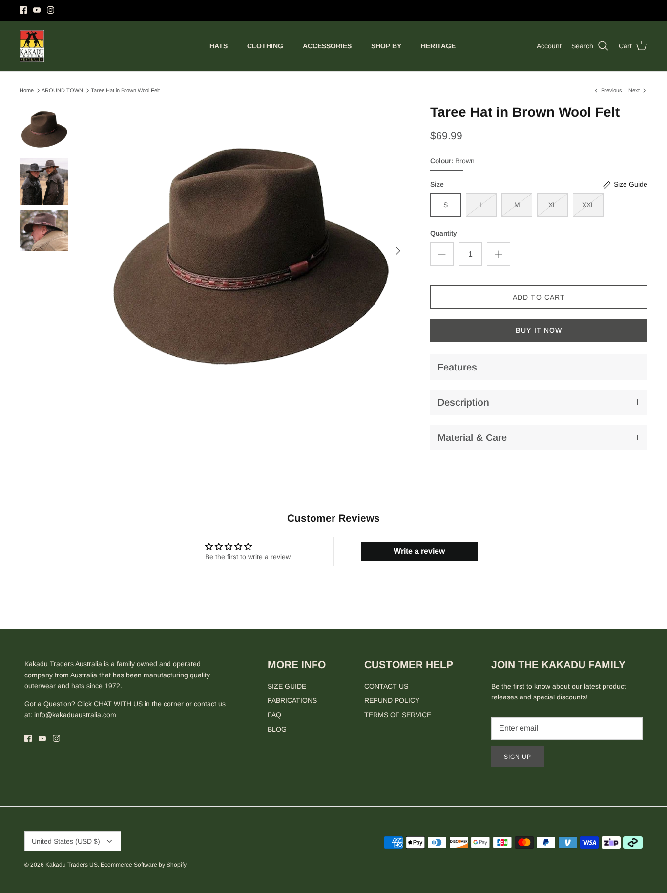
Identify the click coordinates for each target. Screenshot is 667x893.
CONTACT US (386, 686)
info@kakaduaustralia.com (75, 715)
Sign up (517, 756)
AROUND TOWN (62, 90)
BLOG (277, 729)
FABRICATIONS (292, 700)
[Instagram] (50, 10)
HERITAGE (438, 46)
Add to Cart (539, 297)
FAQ (274, 715)
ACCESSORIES (327, 46)
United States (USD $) (66, 841)
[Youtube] (37, 10)
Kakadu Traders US (71, 864)
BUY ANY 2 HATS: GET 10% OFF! (334, 11)
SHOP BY (386, 46)
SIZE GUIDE (287, 686)
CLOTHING (265, 46)
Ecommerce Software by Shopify (144, 864)
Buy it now (539, 330)
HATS (218, 46)
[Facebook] (23, 10)
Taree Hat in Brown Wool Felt (125, 90)
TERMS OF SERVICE (397, 715)
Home (27, 90)
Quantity (443, 233)
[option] (248, 250)
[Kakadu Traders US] (32, 46)
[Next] (398, 250)
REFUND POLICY (391, 700)
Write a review (419, 551)
